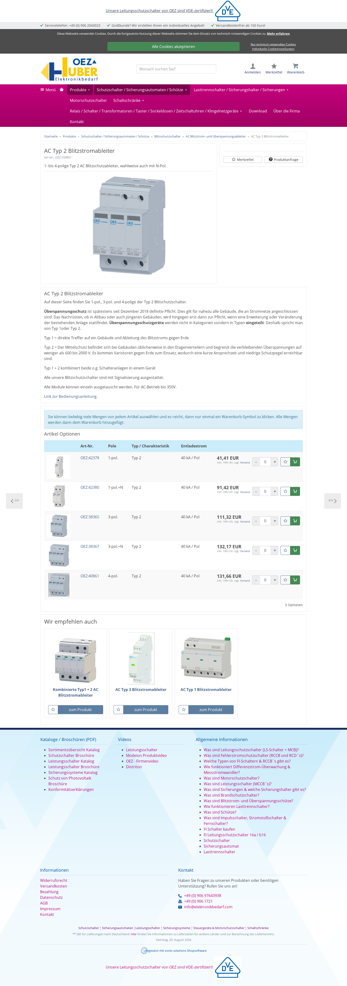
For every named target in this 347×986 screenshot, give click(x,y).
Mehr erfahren (278, 33)
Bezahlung (49, 891)
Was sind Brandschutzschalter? (231, 795)
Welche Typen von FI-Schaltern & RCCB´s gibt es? (247, 761)
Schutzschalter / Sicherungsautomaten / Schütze (140, 89)
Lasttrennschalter (219, 851)
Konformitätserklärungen (71, 789)
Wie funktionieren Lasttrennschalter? (237, 806)
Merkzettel (245, 159)
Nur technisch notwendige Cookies (273, 44)
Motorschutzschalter (88, 100)
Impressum (50, 908)
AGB (44, 903)
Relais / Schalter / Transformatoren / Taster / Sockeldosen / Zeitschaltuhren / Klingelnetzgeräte (154, 111)
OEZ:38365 (89, 516)
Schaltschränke (126, 100)
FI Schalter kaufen (219, 829)
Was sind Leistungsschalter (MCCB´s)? (237, 783)
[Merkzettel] (285, 461)
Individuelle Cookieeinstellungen (273, 49)
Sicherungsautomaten (117, 928)
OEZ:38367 (89, 546)
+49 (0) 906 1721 (198, 901)
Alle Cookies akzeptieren (173, 46)
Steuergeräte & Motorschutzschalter (218, 928)
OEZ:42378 (89, 457)
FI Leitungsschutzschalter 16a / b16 (235, 834)
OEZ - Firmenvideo (142, 761)
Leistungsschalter (141, 749)
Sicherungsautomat (221, 846)
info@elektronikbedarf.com (208, 906)
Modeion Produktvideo (146, 755)
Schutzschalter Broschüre (71, 755)
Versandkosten (53, 886)
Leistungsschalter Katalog (71, 761)
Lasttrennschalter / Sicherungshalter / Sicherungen (239, 89)
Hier (134, 934)
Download (258, 111)
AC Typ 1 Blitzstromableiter (206, 689)
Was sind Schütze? (220, 812)
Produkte (78, 89)
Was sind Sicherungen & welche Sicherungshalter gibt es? (255, 789)
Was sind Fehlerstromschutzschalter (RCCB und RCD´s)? (254, 755)
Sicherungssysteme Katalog (72, 772)
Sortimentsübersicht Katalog (74, 749)
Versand (245, 462)
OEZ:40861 (89, 576)
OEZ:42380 (89, 487)
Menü (51, 89)
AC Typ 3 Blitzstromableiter (140, 689)
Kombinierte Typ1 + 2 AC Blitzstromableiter (75, 692)
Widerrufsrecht (53, 880)
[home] (63, 90)
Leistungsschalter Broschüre (73, 766)
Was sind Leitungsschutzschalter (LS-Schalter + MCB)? (251, 749)
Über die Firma (286, 111)
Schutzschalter (217, 840)
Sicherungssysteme (176, 928)
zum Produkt (80, 709)
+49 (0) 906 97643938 (202, 895)
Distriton (134, 766)
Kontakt (77, 121)
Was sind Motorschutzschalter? (231, 778)
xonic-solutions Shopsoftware (186, 950)
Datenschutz (51, 897)
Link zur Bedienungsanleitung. (70, 396)
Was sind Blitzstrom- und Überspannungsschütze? (248, 800)
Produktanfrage (286, 159)
